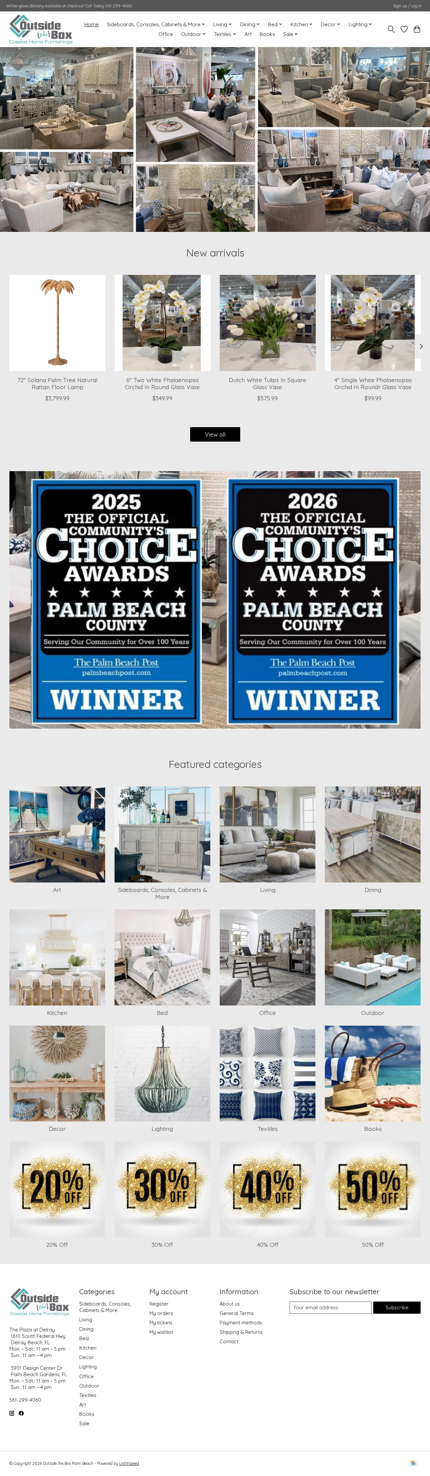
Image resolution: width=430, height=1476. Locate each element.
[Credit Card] (413, 1463)
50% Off (373, 1244)
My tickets (160, 1322)
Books (267, 34)
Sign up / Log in (407, 5)
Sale (84, 1423)
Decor (57, 1128)
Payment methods (241, 1322)
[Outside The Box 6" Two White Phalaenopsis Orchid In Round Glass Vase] (163, 323)
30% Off (162, 1244)
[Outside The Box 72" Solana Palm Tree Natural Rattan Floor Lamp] (57, 323)
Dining (372, 889)
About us (230, 1304)
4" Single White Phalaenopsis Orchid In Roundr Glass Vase (373, 383)
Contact (229, 1341)
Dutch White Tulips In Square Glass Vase (267, 383)
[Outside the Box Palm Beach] (41, 29)
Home (91, 24)
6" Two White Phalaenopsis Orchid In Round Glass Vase (162, 383)
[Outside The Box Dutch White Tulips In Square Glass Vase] (268, 323)
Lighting (162, 1128)
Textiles (268, 1128)
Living (267, 889)
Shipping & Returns (241, 1332)
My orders (161, 1313)
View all (215, 434)
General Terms (237, 1313)
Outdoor (372, 1012)
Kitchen (57, 1012)
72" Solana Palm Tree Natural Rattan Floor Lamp (57, 383)
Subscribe (397, 1307)
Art (248, 34)
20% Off (57, 1244)
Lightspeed (129, 1463)
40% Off (267, 1244)
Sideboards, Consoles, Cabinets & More (162, 893)
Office (166, 34)
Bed (162, 1012)
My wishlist (161, 1332)
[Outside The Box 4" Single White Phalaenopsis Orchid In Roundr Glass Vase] (373, 323)
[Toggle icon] (391, 29)
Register (159, 1304)
